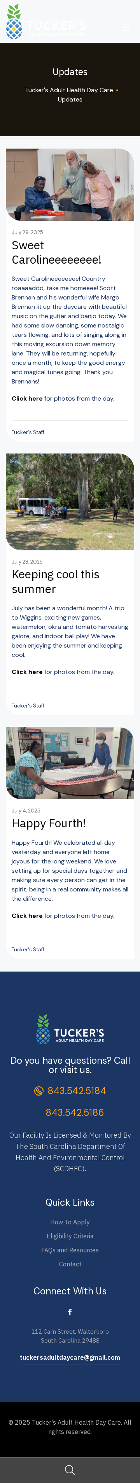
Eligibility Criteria (70, 1236)
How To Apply (70, 1222)
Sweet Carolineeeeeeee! (57, 252)
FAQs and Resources (70, 1250)
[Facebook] (70, 1312)
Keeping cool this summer (56, 581)
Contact (70, 1264)
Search (70, 1470)
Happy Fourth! (49, 822)
